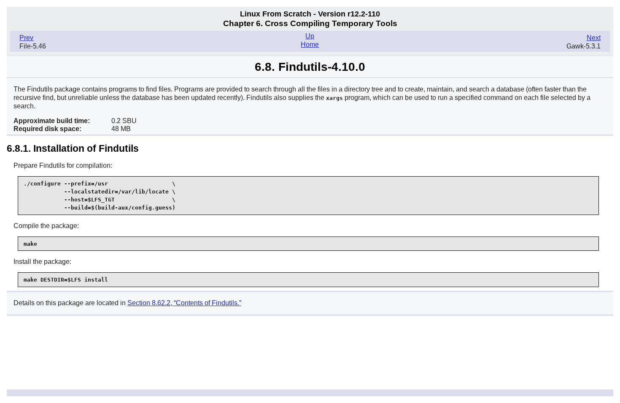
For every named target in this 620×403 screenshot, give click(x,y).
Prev (26, 37)
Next (594, 37)
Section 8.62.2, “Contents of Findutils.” (184, 302)
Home (310, 44)
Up (309, 36)
